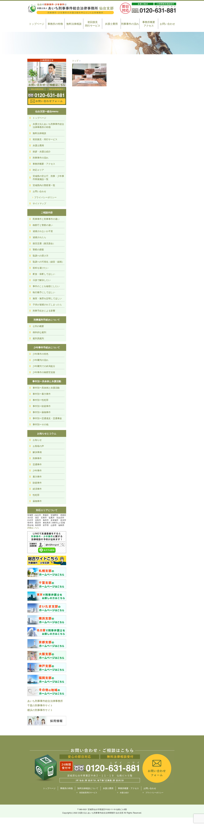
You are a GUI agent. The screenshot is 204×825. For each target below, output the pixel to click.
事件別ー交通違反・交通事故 (47, 418)
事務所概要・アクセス (44, 163)
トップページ (36, 23)
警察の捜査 (38, 249)
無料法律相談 (74, 23)
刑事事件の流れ (130, 23)
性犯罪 (36, 494)
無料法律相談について (87, 788)
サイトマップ (39, 203)
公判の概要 (38, 326)
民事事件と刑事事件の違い (46, 218)
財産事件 (37, 482)
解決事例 (37, 452)
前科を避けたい (40, 267)
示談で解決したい (42, 280)
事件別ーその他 (40, 424)
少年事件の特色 (40, 353)
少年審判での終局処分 (44, 366)
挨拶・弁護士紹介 (42, 151)
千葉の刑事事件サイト (40, 705)
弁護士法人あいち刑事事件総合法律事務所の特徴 (48, 125)
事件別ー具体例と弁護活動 (46, 387)
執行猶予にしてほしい (44, 292)
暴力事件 (37, 476)
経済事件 (37, 488)
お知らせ (37, 439)
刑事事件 (37, 458)
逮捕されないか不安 (43, 231)
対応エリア (38, 169)
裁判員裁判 (38, 338)
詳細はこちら (33, 527)
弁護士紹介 (124, 792)
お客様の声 (38, 445)
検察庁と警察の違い (43, 224)
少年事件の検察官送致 (44, 372)
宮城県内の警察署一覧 (44, 185)
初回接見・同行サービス (45, 139)
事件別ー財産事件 (42, 406)
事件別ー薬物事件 (42, 412)
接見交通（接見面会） (44, 243)
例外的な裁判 (39, 332)
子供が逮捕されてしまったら (47, 304)
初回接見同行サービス (92, 23)
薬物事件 (37, 500)
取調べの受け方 (40, 255)
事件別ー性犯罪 (40, 399)
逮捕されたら (39, 237)
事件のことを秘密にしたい (46, 286)
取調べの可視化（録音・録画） (48, 261)
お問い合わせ (167, 23)
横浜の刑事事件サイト (40, 710)
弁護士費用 (111, 23)
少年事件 (37, 470)
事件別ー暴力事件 (42, 393)
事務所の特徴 (55, 23)
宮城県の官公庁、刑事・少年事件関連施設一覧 (48, 177)
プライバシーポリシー (45, 197)
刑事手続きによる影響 (44, 310)
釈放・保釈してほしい (44, 273)
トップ (75, 60)
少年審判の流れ (40, 359)
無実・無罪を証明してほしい (47, 298)
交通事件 (37, 464)
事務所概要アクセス (148, 23)
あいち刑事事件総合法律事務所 (45, 701)
